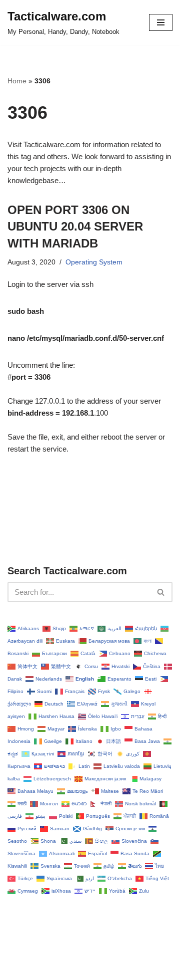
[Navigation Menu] (160, 22)
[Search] (161, 592)
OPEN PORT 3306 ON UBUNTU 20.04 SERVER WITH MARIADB (75, 226)
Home (17, 81)
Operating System (94, 262)
